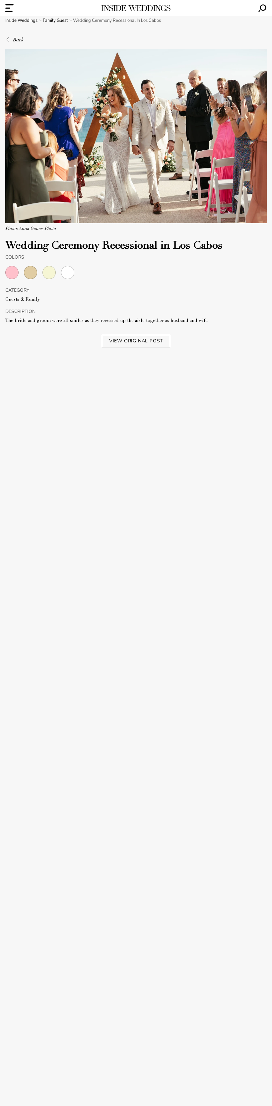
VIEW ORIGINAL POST (136, 341)
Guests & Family (22, 299)
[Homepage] (136, 8)
